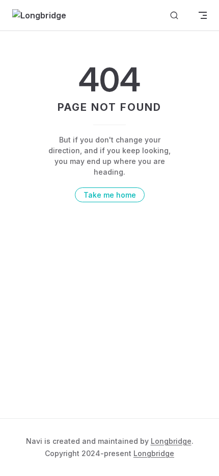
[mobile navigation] (202, 15)
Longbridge (171, 441)
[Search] (174, 16)
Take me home (110, 195)
